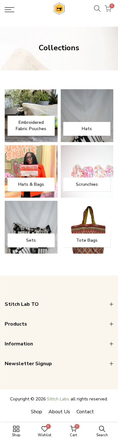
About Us (59, 411)
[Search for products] (97, 9)
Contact (85, 411)
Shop (36, 411)
